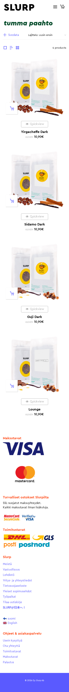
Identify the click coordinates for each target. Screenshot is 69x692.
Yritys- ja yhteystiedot (17, 580)
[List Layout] (11, 48)
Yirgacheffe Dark (34, 132)
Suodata (13, 35)
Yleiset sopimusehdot (17, 591)
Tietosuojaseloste (15, 585)
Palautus (8, 662)
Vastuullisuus (11, 569)
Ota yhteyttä (11, 646)
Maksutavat (10, 656)
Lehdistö (8, 575)
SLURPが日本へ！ (14, 607)
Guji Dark (34, 317)
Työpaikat (9, 596)
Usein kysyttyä (12, 640)
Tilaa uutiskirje (12, 602)
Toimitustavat (12, 651)
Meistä (7, 564)
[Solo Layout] (5, 48)
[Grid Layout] (17, 48)
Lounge (34, 409)
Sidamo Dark (34, 224)
